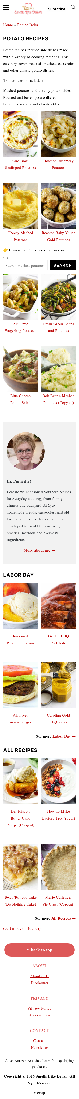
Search (63, 265)
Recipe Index (28, 24)
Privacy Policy (39, 1008)
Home (8, 24)
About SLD (39, 975)
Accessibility (39, 1014)
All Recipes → (63, 918)
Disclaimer (39, 982)
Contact (39, 1040)
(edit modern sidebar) (22, 928)
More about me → (39, 550)
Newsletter (39, 1047)
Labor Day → (64, 736)
